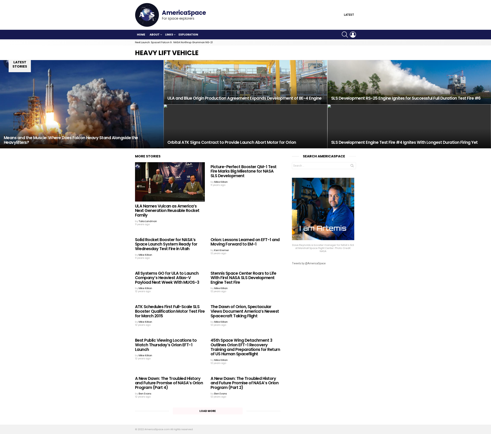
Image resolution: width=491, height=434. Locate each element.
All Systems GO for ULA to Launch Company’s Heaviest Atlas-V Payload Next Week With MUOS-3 (167, 277)
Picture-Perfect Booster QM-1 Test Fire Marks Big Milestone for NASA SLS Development (244, 171)
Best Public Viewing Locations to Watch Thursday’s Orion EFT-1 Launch (166, 344)
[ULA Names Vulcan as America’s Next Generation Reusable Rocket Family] (170, 182)
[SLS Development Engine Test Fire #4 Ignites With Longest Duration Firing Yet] (409, 126)
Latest (349, 14)
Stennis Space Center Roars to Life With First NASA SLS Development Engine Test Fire (243, 277)
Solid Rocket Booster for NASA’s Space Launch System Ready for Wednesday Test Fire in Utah (166, 244)
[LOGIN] (353, 34)
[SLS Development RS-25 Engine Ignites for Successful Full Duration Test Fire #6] (409, 82)
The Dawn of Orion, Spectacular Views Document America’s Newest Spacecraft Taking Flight (245, 311)
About (155, 34)
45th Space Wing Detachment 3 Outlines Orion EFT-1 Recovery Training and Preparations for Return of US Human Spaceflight (245, 347)
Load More (207, 411)
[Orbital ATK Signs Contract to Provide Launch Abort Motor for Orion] (245, 126)
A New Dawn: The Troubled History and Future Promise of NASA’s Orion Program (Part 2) (244, 383)
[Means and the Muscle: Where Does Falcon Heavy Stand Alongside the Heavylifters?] (82, 104)
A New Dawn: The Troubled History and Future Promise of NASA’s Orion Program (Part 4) (169, 383)
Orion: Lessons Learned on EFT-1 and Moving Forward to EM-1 (245, 242)
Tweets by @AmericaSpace (309, 263)
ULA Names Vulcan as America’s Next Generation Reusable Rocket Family (167, 210)
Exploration (188, 34)
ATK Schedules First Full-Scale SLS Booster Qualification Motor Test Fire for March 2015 (170, 311)
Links (169, 34)
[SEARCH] (345, 34)
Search (352, 166)
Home (141, 34)
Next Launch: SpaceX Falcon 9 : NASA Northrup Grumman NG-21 (174, 42)
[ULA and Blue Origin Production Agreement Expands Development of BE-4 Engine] (245, 82)
